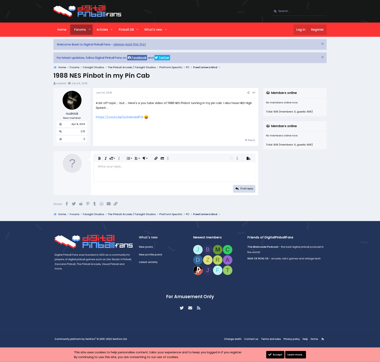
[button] (89, 30)
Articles (102, 29)
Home (61, 29)
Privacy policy (292, 339)
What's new (153, 29)
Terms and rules (271, 339)
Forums (80, 29)
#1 (254, 93)
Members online (284, 93)
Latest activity (148, 262)
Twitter (163, 58)
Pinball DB (126, 29)
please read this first (130, 44)
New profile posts (150, 254)
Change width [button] (232, 339)
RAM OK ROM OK (258, 258)
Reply (251, 140)
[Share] (248, 92)
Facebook (138, 58)
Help (305, 339)
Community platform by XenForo (91, 339)
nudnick (61, 83)
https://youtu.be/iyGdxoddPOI (119, 117)
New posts (146, 247)
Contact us (251, 339)
